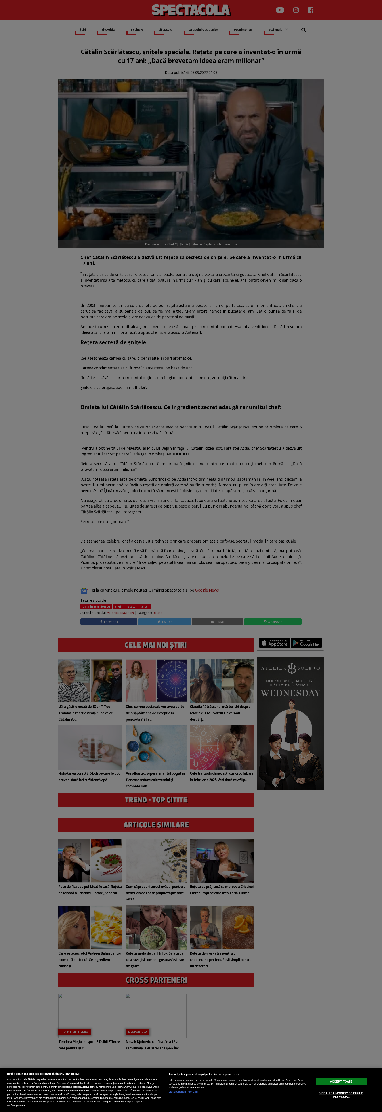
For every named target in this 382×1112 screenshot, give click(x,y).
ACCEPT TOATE (341, 1081)
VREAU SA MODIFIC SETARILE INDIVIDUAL (341, 1095)
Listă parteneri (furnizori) (184, 1091)
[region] (191, 1090)
